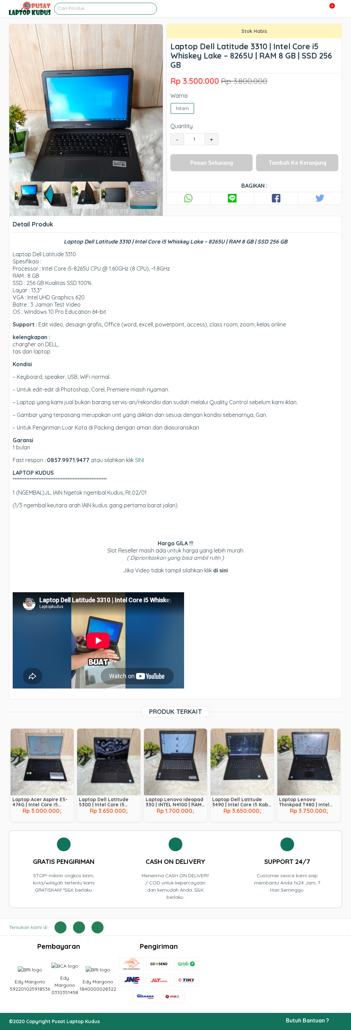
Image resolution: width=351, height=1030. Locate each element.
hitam (182, 108)
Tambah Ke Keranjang (298, 163)
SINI (139, 460)
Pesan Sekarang (211, 163)
